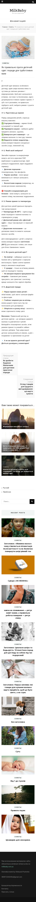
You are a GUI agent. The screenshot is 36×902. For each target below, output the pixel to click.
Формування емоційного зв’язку (16, 426)
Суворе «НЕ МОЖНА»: (18, 581)
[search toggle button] (33, 2)
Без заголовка (18, 722)
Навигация (19, 21)
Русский (6, 488)
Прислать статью (8, 892)
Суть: (18, 751)
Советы (5, 63)
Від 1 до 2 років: (18, 781)
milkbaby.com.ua (7, 866)
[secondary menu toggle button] (2, 1)
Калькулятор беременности (12, 885)
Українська (7, 492)
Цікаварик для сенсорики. (18, 840)
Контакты (5, 889)
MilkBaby (18, 10)
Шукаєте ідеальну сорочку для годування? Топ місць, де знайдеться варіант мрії (18, 471)
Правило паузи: (18, 810)
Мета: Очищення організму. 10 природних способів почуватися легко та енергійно (16, 448)
